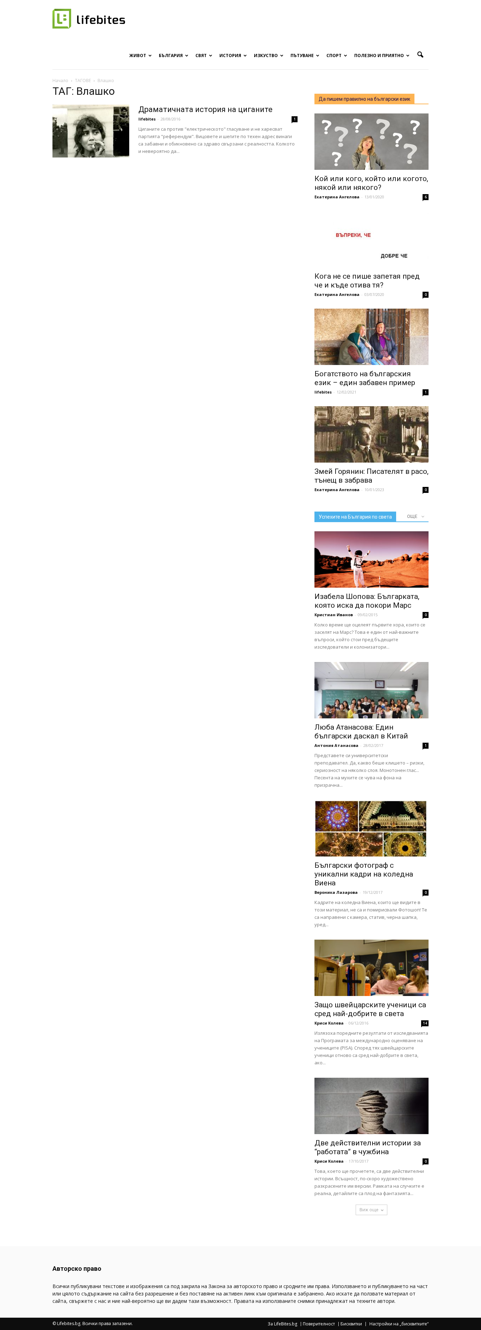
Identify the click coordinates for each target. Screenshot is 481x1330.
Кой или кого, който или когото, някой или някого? (371, 183)
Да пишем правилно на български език (364, 99)
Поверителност (319, 1324)
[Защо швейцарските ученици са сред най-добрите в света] (371, 968)
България (171, 55)
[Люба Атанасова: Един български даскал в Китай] (371, 690)
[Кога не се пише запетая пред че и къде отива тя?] (371, 239)
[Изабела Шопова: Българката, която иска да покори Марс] (371, 559)
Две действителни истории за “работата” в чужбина (367, 1147)
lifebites (147, 119)
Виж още (369, 1210)
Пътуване (302, 55)
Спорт (334, 55)
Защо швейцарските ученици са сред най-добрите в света (370, 1009)
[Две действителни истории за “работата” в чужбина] (371, 1106)
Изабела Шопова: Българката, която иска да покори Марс (366, 601)
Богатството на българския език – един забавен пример (364, 378)
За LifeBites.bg (282, 1324)
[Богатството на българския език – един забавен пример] (371, 337)
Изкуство (266, 55)
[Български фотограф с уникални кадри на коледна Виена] (371, 828)
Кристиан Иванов (333, 614)
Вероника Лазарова (336, 892)
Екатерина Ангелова (337, 196)
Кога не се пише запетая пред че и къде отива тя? (367, 280)
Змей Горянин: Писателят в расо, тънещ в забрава (371, 475)
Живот (137, 55)
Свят (201, 55)
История (230, 55)
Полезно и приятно (379, 55)
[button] (420, 55)
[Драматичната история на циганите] (90, 131)
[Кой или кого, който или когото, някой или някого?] (371, 141)
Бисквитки (351, 1324)
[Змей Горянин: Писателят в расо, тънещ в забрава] (371, 434)
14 (425, 1023)
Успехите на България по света (355, 517)
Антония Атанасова (336, 745)
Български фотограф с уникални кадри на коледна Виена (363, 874)
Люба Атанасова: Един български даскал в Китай (361, 731)
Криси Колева (329, 1023)
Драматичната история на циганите (205, 109)
